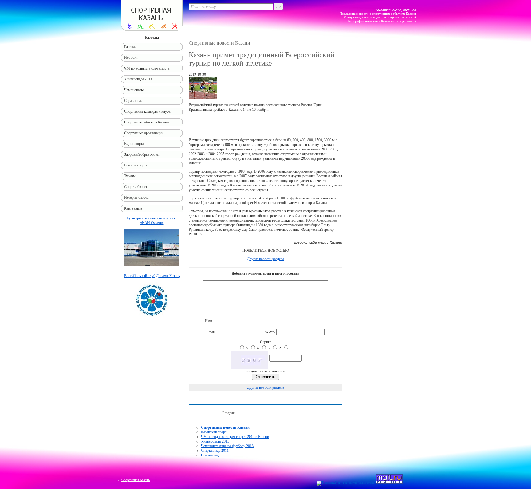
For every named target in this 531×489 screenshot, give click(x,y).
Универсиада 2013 (138, 79)
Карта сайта (133, 208)
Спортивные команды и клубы (147, 111)
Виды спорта (134, 144)
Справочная (133, 100)
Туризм (130, 176)
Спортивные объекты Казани (146, 122)
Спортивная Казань (135, 480)
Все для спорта (135, 165)
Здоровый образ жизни (141, 154)
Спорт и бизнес (136, 187)
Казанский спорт (213, 432)
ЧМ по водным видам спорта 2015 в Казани (235, 437)
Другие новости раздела (265, 259)
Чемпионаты (134, 90)
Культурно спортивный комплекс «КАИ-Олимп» (152, 220)
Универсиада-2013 (215, 441)
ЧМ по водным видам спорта (146, 68)
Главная (130, 47)
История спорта (136, 197)
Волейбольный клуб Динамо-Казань (152, 276)
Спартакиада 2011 (215, 450)
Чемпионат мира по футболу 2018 (227, 446)
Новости (130, 57)
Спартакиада (210, 455)
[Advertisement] (265, 125)
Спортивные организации (143, 133)
